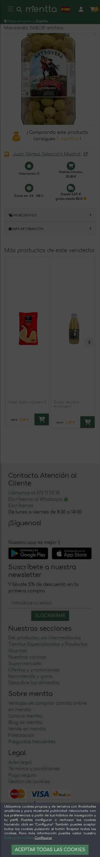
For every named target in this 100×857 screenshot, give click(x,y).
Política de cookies (18, 838)
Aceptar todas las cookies (50, 849)
